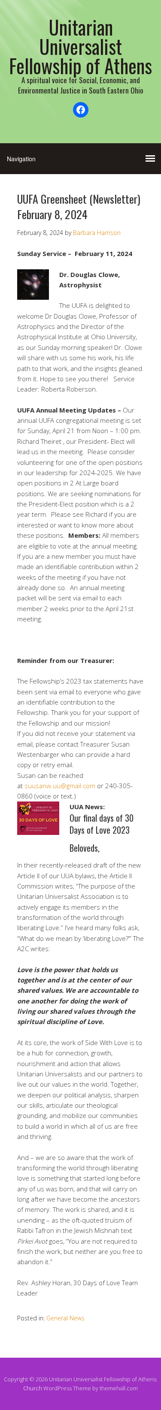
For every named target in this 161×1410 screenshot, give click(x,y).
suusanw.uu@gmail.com (59, 785)
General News (65, 1318)
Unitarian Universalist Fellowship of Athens (80, 46)
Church (32, 1388)
